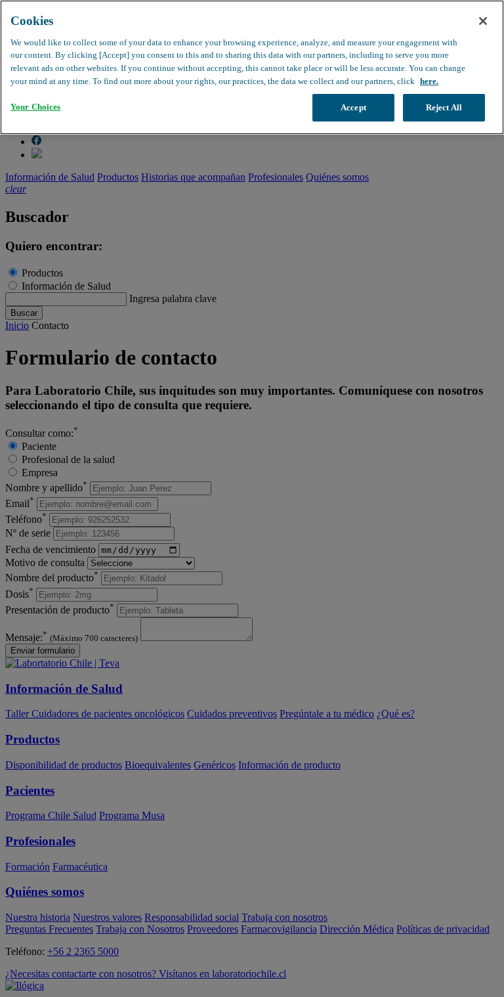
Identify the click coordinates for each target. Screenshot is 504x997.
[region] (252, 67)
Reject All (444, 107)
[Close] (483, 21)
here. (429, 81)
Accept (353, 107)
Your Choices (35, 107)
